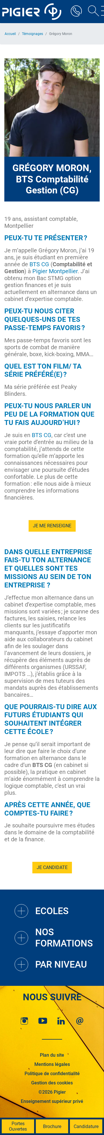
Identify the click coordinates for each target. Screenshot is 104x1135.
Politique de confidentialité (52, 1073)
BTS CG (39, 264)
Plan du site (52, 1055)
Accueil (10, 34)
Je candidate (52, 867)
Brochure (52, 1126)
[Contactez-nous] (80, 1021)
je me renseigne (52, 525)
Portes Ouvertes (18, 1126)
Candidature (86, 1126)
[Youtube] (43, 1021)
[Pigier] (33, 11)
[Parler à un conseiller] (76, 11)
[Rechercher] (91, 11)
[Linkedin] (61, 1021)
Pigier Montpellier (55, 271)
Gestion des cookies (52, 1083)
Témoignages (32, 34)
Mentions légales (52, 1064)
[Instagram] (24, 1021)
